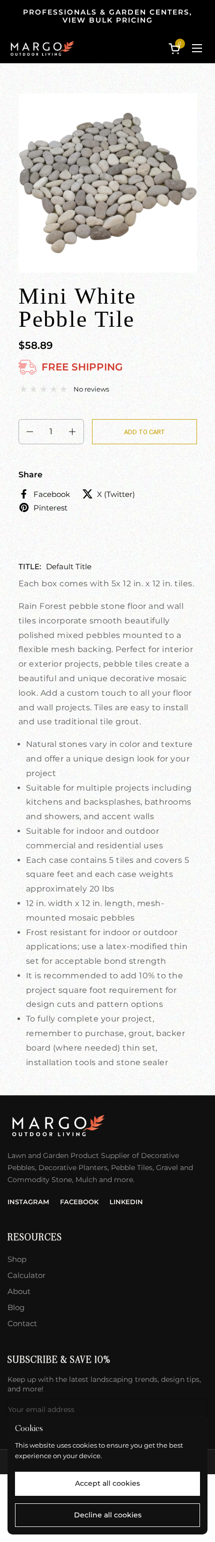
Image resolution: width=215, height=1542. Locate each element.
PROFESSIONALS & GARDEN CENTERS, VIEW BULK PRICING (107, 16)
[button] (176, 48)
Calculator (27, 1275)
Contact (22, 1323)
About (19, 1291)
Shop (17, 1259)
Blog (16, 1307)
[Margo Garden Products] (42, 48)
